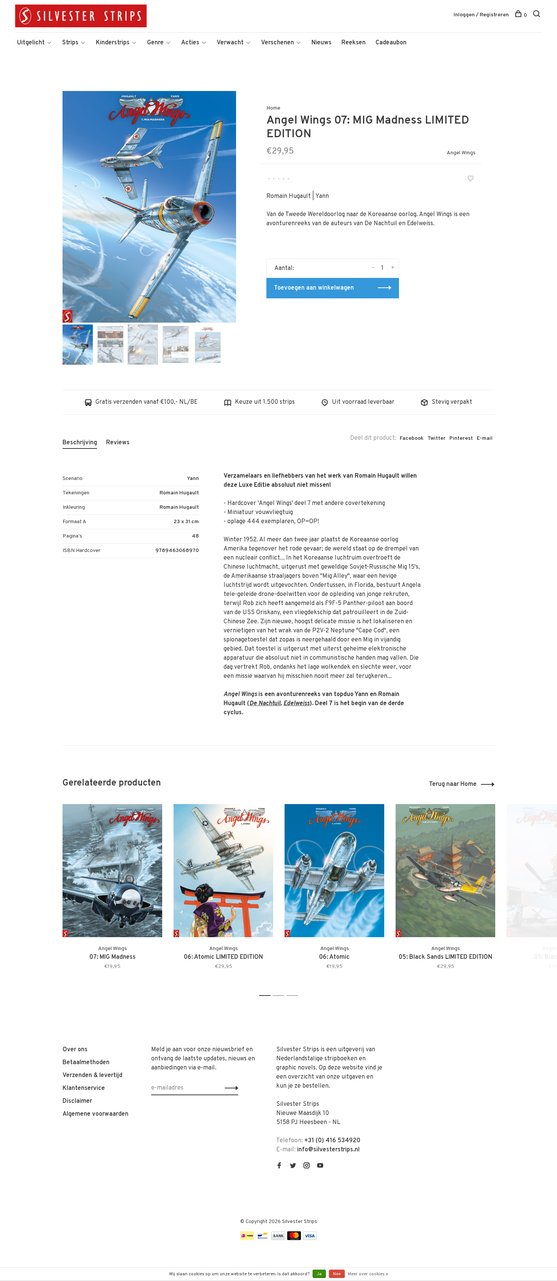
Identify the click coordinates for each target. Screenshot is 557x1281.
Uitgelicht (31, 43)
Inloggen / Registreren (481, 15)
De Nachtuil (264, 703)
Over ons (75, 1050)
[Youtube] (320, 1166)
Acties (190, 43)
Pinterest (461, 438)
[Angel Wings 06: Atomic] (334, 870)
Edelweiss (296, 703)
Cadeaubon (391, 43)
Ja (319, 1274)
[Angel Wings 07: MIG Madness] (112, 870)
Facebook (412, 438)
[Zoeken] (537, 15)
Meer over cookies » (368, 1274)
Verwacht (230, 43)
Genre (155, 43)
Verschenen (277, 43)
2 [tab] (280, 996)
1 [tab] (267, 996)
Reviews (118, 443)
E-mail (485, 438)
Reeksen (353, 43)
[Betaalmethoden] (247, 1238)
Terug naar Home (453, 784)
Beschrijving (80, 443)
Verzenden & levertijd (92, 1075)
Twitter (436, 438)
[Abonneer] (229, 1088)
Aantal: (284, 268)
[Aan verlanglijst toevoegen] (471, 179)
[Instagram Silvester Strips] (307, 1166)
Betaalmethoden (86, 1062)
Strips (70, 43)
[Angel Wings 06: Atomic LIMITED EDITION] (223, 870)
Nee (337, 1274)
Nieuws (321, 43)
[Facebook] (279, 1166)
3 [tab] (294, 996)
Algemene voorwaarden (95, 1114)
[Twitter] (293, 1166)
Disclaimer (77, 1101)
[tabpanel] (149, 207)
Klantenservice (84, 1088)
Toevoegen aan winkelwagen (314, 288)
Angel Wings (461, 153)
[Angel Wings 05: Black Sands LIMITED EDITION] (445, 870)
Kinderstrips (113, 43)
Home (273, 108)
